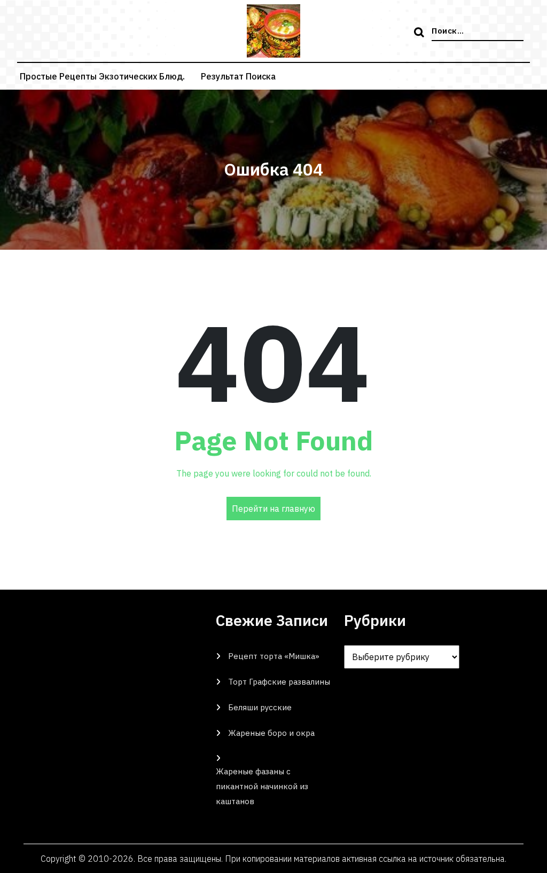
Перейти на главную (273, 508)
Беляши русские (260, 707)
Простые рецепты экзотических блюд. (102, 76)
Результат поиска (238, 76)
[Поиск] (420, 33)
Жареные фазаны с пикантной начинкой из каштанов (262, 786)
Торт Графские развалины (279, 682)
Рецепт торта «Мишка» (273, 656)
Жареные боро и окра (271, 733)
